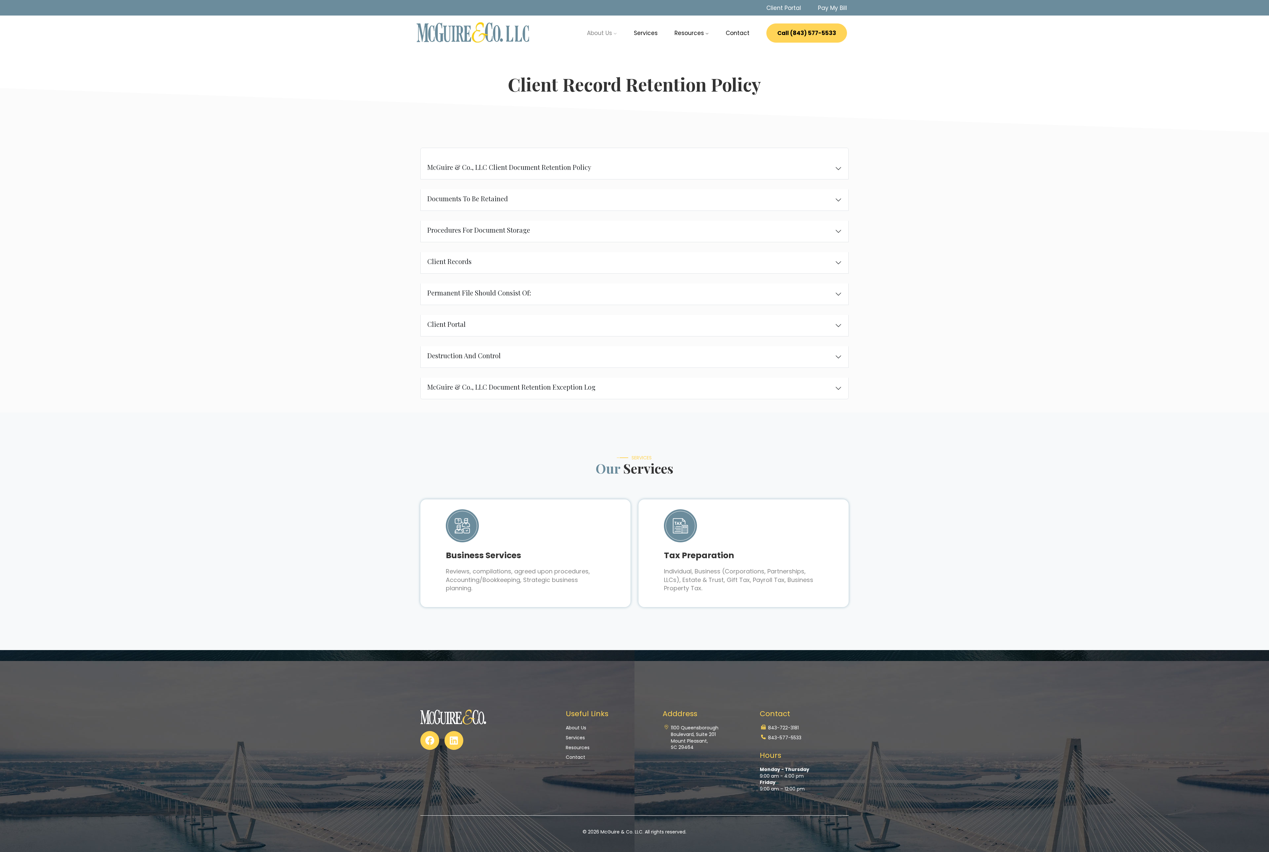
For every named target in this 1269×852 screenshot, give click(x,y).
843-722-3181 (783, 728)
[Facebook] (429, 740)
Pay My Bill (832, 8)
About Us (576, 728)
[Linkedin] (453, 740)
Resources (690, 33)
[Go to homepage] (473, 32)
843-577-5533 (784, 738)
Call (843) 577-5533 (806, 33)
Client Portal (783, 8)
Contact (738, 33)
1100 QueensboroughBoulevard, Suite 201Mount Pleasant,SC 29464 (694, 738)
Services (646, 33)
